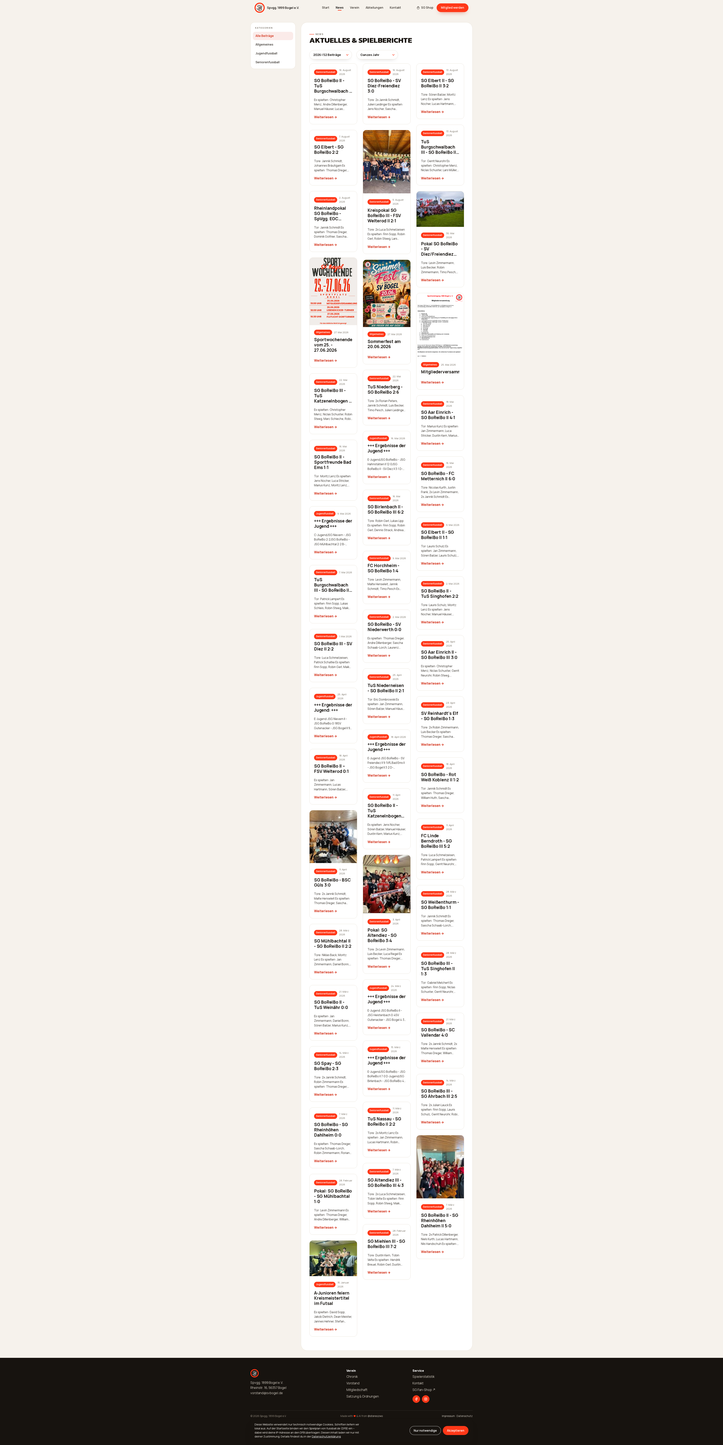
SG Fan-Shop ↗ (424, 1390)
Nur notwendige (425, 1430)
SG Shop (427, 8)
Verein (354, 8)
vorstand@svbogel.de (266, 1393)
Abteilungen (374, 8)
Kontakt (395, 8)
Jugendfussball (266, 53)
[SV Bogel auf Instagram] (425, 1399)
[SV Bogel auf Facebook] (416, 1399)
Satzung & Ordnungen (362, 1396)
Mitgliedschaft (356, 1390)
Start (325, 8)
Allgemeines (264, 45)
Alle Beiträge (264, 36)
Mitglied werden (452, 7)
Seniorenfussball (267, 62)
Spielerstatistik (424, 1376)
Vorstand (352, 1383)
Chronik (352, 1376)
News (340, 8)
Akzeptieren (455, 1430)
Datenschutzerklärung (326, 1436)
